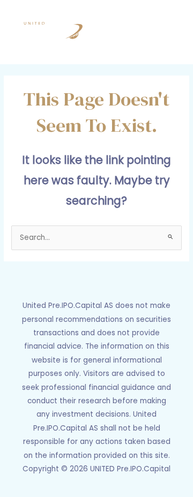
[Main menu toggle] (172, 32)
